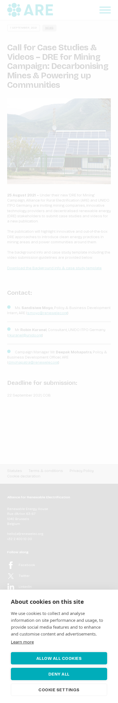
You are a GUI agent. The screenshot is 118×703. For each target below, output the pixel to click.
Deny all (59, 674)
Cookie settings (59, 689)
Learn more (22, 642)
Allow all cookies (59, 658)
